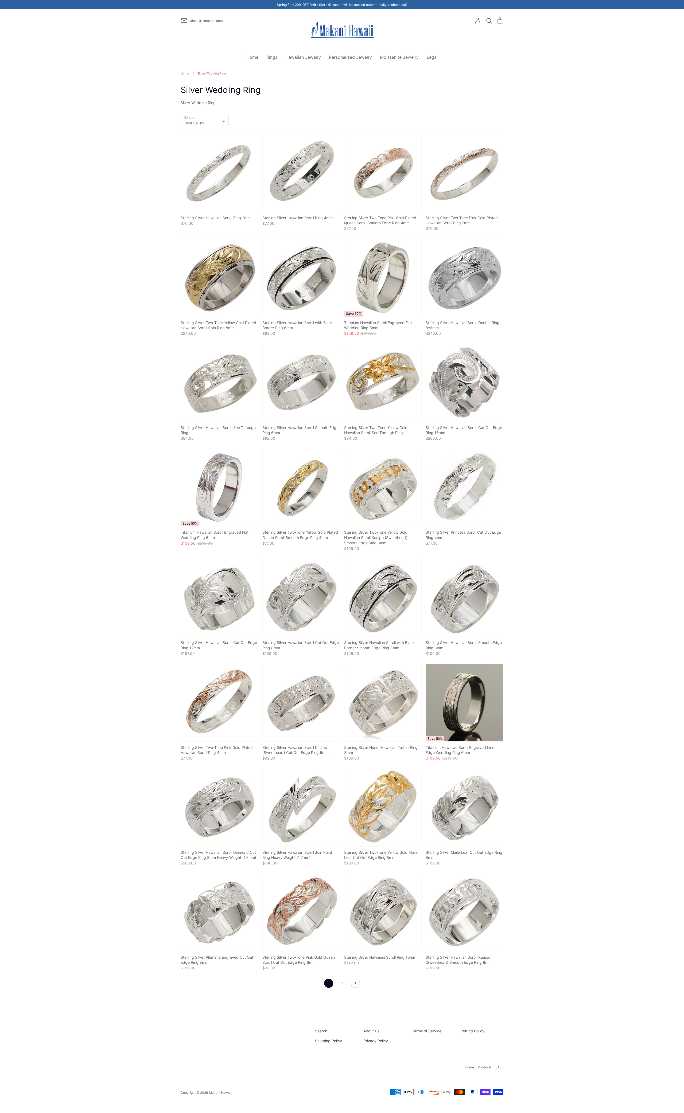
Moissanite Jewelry (399, 57)
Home (252, 57)
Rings (271, 57)
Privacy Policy (375, 1041)
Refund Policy (472, 1031)
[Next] (355, 984)
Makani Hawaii (220, 1093)
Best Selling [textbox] (194, 123)
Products (485, 1067)
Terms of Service (426, 1031)
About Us (371, 1031)
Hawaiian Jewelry (303, 57)
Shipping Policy (328, 1041)
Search (321, 1031)
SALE (499, 1067)
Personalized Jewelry (350, 57)
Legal (432, 57)
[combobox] (205, 120)
